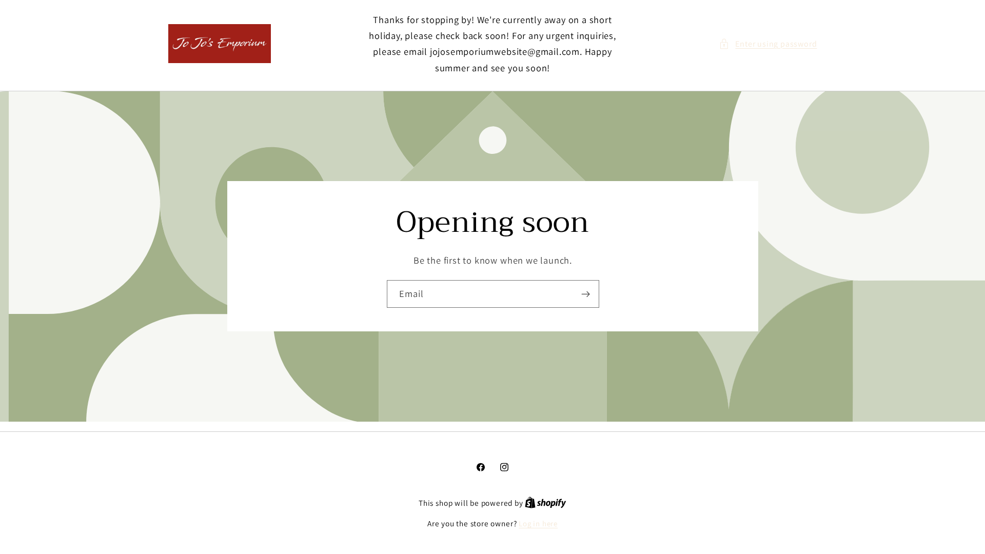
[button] (768, 44)
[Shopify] (545, 503)
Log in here (538, 523)
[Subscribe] (585, 294)
